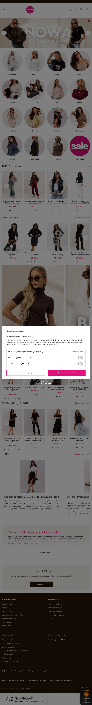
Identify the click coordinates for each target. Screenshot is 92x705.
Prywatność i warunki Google (48, 344)
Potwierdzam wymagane (26, 373)
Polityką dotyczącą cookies (61, 340)
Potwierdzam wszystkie (66, 373)
